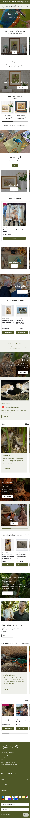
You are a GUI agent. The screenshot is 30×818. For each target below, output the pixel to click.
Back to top (15, 739)
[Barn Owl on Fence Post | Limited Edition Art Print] (8, 310)
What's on (26, 1)
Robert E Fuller (7, 814)
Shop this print (22, 88)
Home (14, 266)
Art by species (21, 116)
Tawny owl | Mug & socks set (7, 721)
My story (15, 22)
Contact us (5, 769)
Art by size (7, 116)
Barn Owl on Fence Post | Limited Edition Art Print (8, 322)
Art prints (14, 189)
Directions (22, 3)
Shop (15, 165)
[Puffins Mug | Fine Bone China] (22, 710)
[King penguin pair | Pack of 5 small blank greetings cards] (8, 545)
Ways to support (7, 636)
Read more (7, 690)
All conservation (25, 643)
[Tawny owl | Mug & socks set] (8, 710)
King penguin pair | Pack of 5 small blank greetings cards (8, 556)
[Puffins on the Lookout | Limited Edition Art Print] (22, 310)
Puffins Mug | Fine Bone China (21, 721)
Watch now (7, 468)
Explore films (23, 372)
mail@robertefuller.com (11, 764)
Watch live (5, 416)
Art (14, 52)
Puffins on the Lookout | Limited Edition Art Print (20, 322)
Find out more (22, 292)
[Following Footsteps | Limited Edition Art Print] (22, 545)
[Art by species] (21, 107)
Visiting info (9, 3)
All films (27, 424)
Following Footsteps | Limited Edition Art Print (21, 556)
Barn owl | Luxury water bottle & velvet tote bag (13, 230)
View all (15, 98)
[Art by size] (7, 107)
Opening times (16, 3)
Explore (14, 523)
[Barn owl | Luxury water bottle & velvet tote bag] (14, 214)
